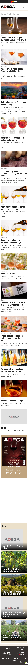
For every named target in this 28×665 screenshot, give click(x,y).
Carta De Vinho (4, 135)
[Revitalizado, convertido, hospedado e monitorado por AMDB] (26, 663)
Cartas (2, 425)
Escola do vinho (4, 66)
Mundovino (3, 300)
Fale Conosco (19, 658)
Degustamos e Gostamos (6, 333)
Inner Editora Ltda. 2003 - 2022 (9, 658)
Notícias (2, 35)
